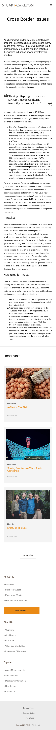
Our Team (9, 640)
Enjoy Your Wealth (13, 595)
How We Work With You (16, 600)
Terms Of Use (29, 718)
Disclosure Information (15, 681)
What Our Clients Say (15, 646)
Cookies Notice (29, 713)
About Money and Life (15, 670)
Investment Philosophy (15, 651)
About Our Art (11, 675)
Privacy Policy (29, 708)
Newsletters (10, 686)
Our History (10, 635)
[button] (51, 5)
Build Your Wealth (13, 590)
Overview (9, 584)
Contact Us (10, 691)
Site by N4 (36, 725)
